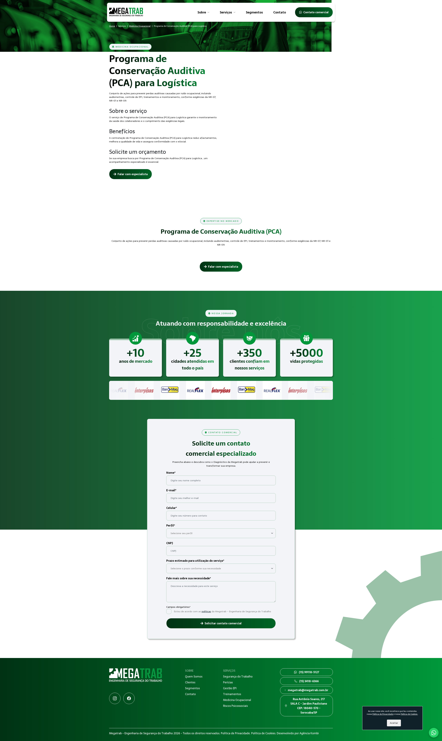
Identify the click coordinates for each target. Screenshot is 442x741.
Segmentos (254, 12)
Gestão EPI (230, 688)
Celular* (171, 508)
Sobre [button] (202, 12)
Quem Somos (193, 676)
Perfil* (170, 525)
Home (112, 26)
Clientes (190, 682)
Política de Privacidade (382, 714)
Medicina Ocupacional (140, 26)
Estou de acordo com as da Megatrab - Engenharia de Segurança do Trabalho (222, 611)
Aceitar (394, 723)
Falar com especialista (133, 174)
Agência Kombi (309, 733)
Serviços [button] (226, 12)
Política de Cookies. (264, 733)
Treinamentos (232, 694)
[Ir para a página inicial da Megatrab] (135, 680)
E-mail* (171, 490)
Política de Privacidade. (236, 733)
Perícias (228, 682)
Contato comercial (316, 12)
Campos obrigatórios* (178, 607)
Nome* (170, 472)
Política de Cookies (409, 714)
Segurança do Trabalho (238, 676)
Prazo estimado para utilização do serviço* (195, 560)
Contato (279, 12)
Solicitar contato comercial (223, 623)
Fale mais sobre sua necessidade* (188, 578)
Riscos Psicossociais (235, 706)
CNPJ (169, 543)
